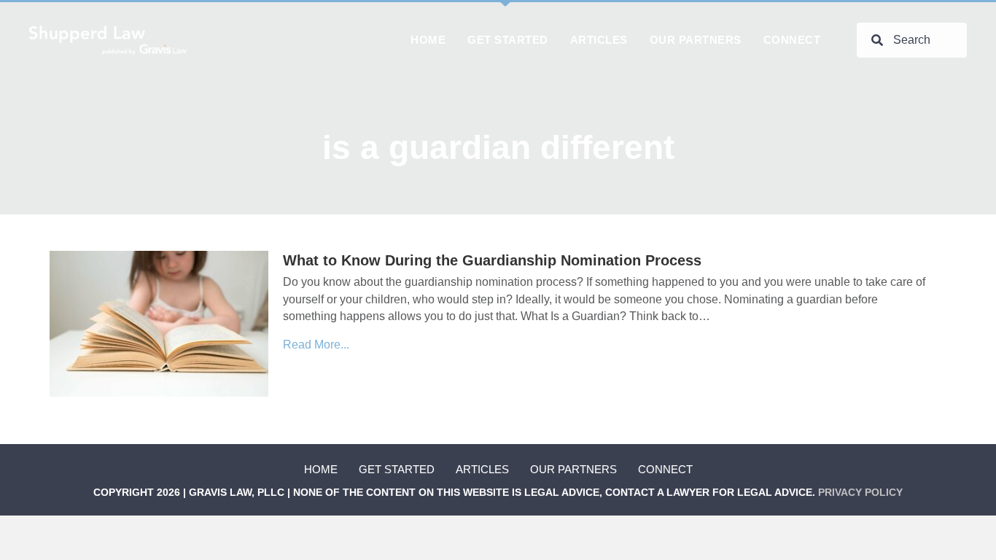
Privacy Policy (860, 492)
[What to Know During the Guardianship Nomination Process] (159, 323)
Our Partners (573, 469)
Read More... (316, 344)
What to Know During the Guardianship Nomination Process (492, 260)
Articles (482, 469)
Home (321, 469)
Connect (665, 469)
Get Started (397, 469)
